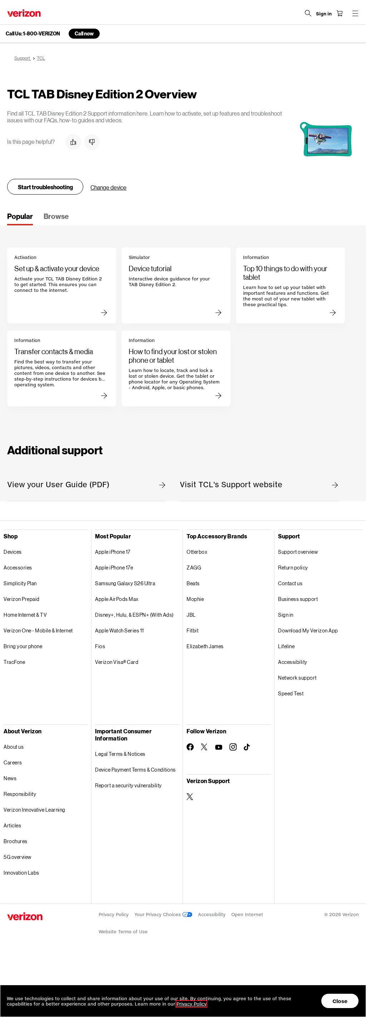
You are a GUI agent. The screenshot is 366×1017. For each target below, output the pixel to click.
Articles (12, 825)
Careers (13, 762)
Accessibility (292, 662)
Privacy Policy (114, 914)
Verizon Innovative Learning (34, 810)
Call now (84, 33)
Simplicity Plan (20, 583)
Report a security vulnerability (128, 785)
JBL (191, 615)
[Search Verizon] (308, 13)
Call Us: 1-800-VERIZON (33, 33)
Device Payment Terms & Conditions (135, 770)
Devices (13, 552)
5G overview (17, 857)
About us (14, 747)
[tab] (20, 218)
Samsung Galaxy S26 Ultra (125, 583)
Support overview (298, 552)
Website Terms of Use (123, 931)
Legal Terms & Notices (120, 754)
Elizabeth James (205, 646)
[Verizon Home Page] (24, 13)
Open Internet (247, 914)
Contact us (290, 583)
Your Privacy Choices (158, 914)
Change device (108, 187)
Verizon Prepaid (22, 599)
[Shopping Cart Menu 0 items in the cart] (339, 13)
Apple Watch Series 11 (119, 630)
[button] (73, 142)
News (10, 778)
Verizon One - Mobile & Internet (38, 630)
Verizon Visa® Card (116, 662)
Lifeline (286, 646)
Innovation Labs (21, 873)
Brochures (16, 841)
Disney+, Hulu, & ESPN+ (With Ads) (134, 615)
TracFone (14, 662)
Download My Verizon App (308, 630)
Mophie (195, 599)
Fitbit (192, 630)
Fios (100, 646)
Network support (297, 678)
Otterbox (197, 552)
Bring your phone (23, 646)
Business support (298, 599)
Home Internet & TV (25, 615)
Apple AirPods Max (117, 599)
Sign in (285, 615)
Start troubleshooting (45, 187)
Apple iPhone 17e (114, 567)
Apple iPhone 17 (112, 552)
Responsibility (20, 794)
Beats (193, 583)
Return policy (293, 567)
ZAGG (194, 567)
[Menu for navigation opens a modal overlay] (355, 13)
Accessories (18, 567)
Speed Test (290, 693)
